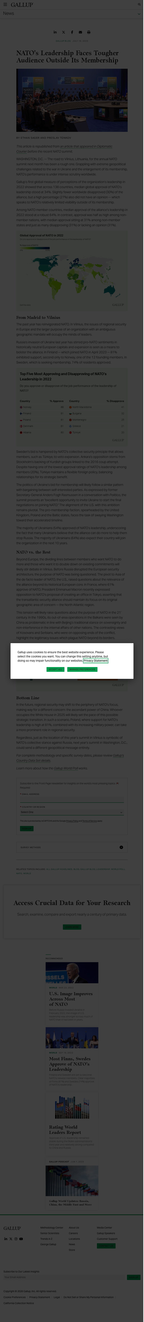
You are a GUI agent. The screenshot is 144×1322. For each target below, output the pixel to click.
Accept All (55, 669)
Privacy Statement (96, 660)
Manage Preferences (82, 669)
